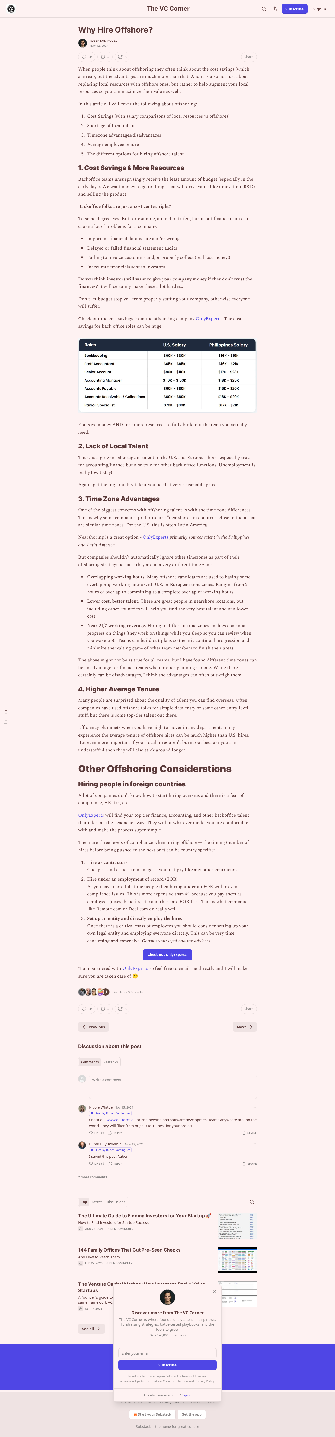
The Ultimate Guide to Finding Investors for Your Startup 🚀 (145, 1216)
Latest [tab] (97, 1202)
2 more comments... (94, 1177)
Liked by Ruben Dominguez (112, 1113)
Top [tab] (84, 1202)
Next (241, 1026)
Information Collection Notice (166, 1381)
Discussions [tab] (116, 1202)
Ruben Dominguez (103, 40)
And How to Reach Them (99, 1256)
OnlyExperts (208, 318)
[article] (167, 1226)
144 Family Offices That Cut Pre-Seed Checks (129, 1250)
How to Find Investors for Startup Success (113, 1222)
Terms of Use (191, 1376)
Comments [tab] (90, 1062)
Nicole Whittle (101, 1107)
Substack (143, 1426)
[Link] (71, 168)
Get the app (192, 1414)
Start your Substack (154, 1414)
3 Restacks (135, 992)
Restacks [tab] (110, 1062)
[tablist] (99, 1062)
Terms (179, 1402)
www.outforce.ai (120, 1119)
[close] (215, 1291)
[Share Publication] (275, 9)
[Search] (264, 9)
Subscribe (294, 8)
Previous (97, 1026)
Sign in (319, 8)
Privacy (165, 1402)
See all (88, 1328)
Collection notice (201, 1402)
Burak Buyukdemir (105, 1143)
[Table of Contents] (5, 718)
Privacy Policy (204, 1381)
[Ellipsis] (254, 1107)
